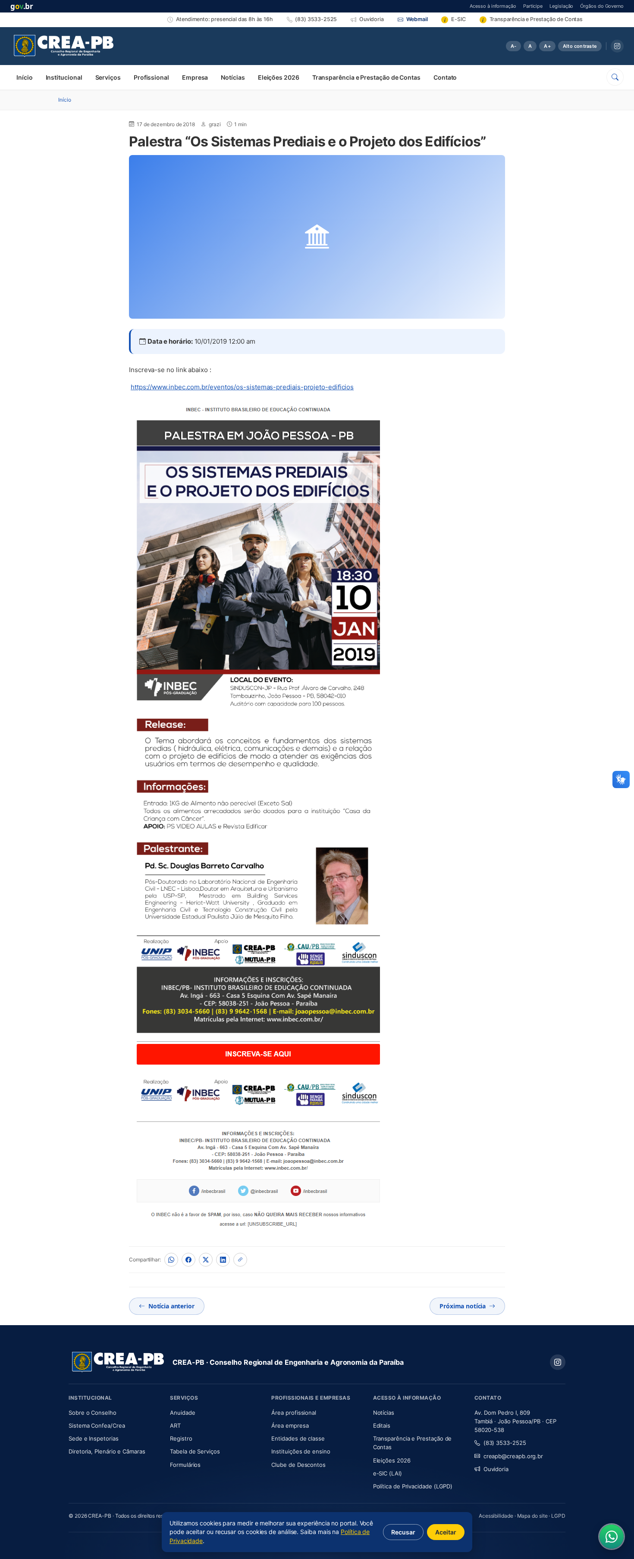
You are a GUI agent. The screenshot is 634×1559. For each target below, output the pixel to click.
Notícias (233, 77)
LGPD (558, 1515)
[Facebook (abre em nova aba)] (188, 1260)
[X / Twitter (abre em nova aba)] (206, 1260)
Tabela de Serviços (195, 1451)
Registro (181, 1438)
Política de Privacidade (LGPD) (413, 1486)
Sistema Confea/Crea (114, 1425)
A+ (547, 46)
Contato (445, 77)
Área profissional (293, 1412)
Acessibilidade (496, 1515)
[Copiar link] (240, 1260)
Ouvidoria (495, 1469)
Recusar (403, 1532)
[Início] (63, 46)
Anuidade (208, 1412)
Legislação (561, 6)
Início (24, 77)
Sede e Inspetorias (94, 1438)
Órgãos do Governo (602, 6)
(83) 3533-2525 (504, 1442)
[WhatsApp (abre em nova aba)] (171, 1260)
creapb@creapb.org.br (513, 1456)
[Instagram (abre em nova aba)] (617, 46)
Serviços (108, 77)
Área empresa (289, 1425)
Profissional (151, 77)
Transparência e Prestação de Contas (366, 77)
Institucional (64, 77)
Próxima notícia (462, 1306)
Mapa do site (532, 1515)
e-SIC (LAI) (387, 1473)
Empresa (195, 77)
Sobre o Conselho (114, 1412)
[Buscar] (615, 77)
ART (201, 1425)
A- (513, 46)
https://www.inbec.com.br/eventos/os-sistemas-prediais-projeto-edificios (242, 387)
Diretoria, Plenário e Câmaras (114, 1451)
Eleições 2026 (278, 77)
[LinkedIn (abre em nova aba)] (223, 1260)
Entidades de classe (297, 1438)
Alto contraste (580, 46)
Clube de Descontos (298, 1464)
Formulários (185, 1464)
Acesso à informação (493, 6)
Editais (381, 1425)
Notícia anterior (171, 1306)
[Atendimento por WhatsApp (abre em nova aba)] (611, 1537)
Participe (533, 6)
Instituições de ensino (300, 1451)
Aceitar (445, 1532)
